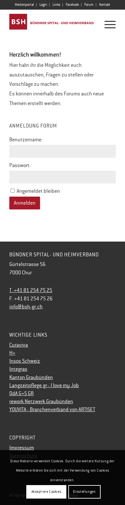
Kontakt (104, 5)
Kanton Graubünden (31, 377)
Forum (89, 5)
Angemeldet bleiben (38, 191)
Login (43, 5)
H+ (12, 353)
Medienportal (24, 5)
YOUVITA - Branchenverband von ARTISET (52, 409)
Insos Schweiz (24, 361)
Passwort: (20, 165)
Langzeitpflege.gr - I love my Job (44, 385)
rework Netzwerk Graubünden (41, 401)
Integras (18, 369)
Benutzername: (26, 140)
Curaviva (18, 345)
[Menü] (107, 25)
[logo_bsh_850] (51, 22)
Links (56, 5)
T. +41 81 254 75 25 (30, 290)
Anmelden (25, 203)
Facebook (72, 5)
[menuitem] (25, 4)
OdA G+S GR (21, 393)
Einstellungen (84, 492)
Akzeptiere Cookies (46, 492)
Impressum (21, 448)
